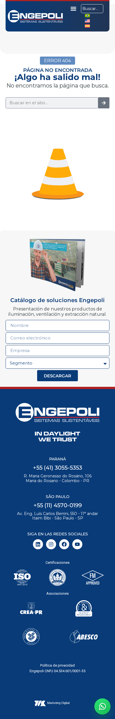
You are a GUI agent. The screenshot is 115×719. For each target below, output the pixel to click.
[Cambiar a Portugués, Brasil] (87, 15)
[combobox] (92, 8)
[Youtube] (77, 544)
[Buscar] (103, 102)
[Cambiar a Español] (87, 26)
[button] (73, 8)
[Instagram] (51, 544)
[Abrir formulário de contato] (102, 706)
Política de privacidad (57, 665)
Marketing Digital (58, 703)
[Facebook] (64, 544)
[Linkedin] (38, 544)
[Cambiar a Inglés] (87, 20)
